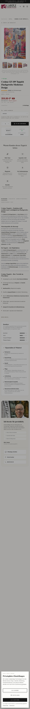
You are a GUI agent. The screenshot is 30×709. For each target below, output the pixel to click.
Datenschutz (5, 705)
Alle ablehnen (15, 690)
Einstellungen (15, 695)
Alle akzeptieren (15, 699)
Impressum (11, 705)
